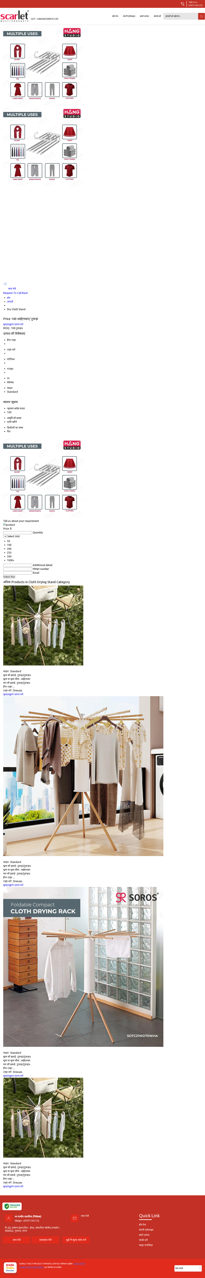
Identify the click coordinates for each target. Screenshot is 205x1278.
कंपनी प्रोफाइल (129, 16)
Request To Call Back (15, 292)
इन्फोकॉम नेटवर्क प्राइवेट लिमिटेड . (32, 1267)
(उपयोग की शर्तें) (79, 1264)
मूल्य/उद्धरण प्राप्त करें (13, 324)
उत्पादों (10, 301)
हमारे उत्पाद (144, 16)
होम (8, 297)
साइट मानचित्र (146, 1245)
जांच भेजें (11, 288)
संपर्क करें (157, 16)
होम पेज (115, 16)
